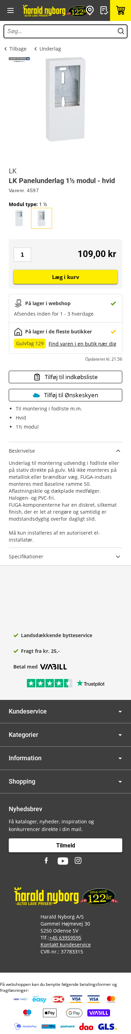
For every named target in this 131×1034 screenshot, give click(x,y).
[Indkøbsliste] (105, 10)
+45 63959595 (65, 937)
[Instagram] (78, 861)
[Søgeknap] (120, 31)
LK (12, 170)
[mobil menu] (10, 10)
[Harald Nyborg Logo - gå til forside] (57, 10)
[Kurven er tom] (120, 10)
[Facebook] (47, 861)
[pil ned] (120, 711)
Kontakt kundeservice (66, 944)
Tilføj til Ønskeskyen (71, 395)
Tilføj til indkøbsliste (71, 377)
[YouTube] (63, 861)
